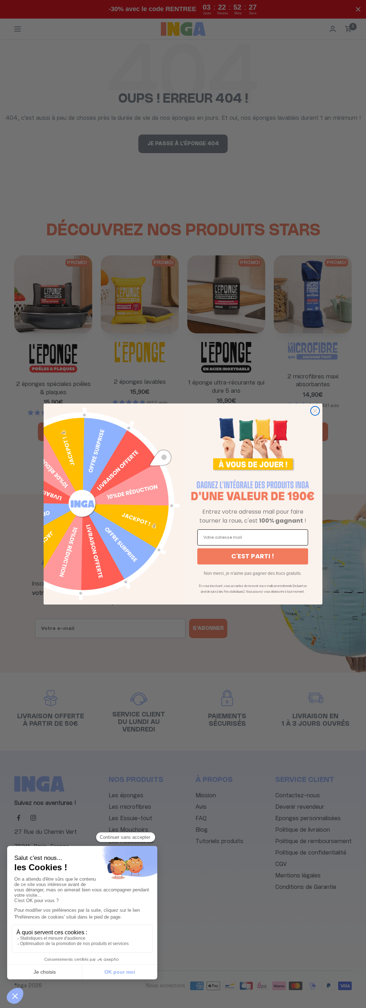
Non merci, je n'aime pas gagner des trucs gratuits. (253, 573)
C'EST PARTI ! (252, 556)
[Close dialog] (315, 410)
